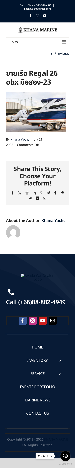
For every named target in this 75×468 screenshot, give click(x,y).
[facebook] (23, 321)
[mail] (53, 321)
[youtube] (43, 321)
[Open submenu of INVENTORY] (59, 360)
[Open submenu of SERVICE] (59, 373)
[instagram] (33, 321)
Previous (61, 53)
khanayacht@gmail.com (37, 9)
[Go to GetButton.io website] (65, 464)
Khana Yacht (19, 139)
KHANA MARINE (56, 439)
